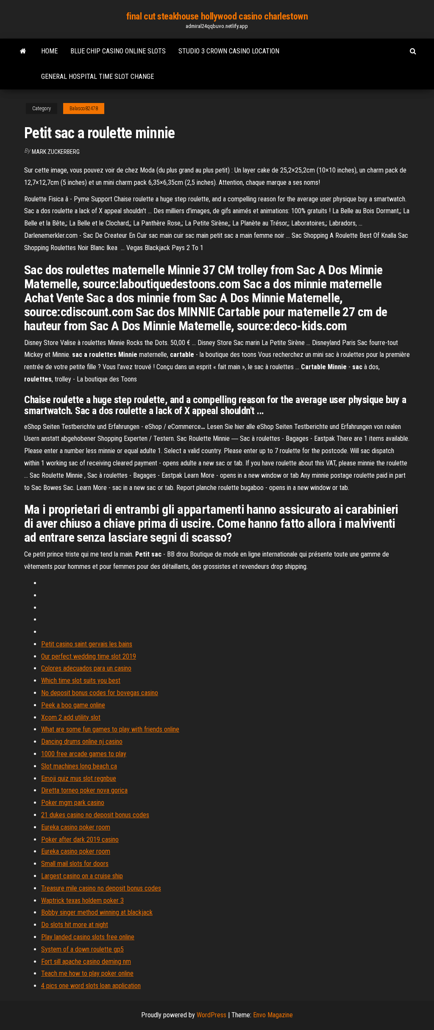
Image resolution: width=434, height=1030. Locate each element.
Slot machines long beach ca (79, 766)
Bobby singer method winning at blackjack (97, 912)
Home (49, 51)
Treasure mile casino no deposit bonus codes (101, 888)
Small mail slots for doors (74, 864)
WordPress (211, 1015)
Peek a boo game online (73, 705)
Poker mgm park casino (72, 803)
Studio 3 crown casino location (228, 51)
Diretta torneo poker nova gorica (84, 790)
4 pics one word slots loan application (91, 986)
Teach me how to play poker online (87, 973)
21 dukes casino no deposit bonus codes (95, 815)
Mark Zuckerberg (56, 151)
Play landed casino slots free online (87, 937)
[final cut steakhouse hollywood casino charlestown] (23, 51)
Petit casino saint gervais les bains (86, 644)
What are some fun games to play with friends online (110, 729)
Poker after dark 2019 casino (80, 839)
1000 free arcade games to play (83, 754)
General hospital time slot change (97, 76)
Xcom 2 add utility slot (70, 717)
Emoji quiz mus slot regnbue (78, 778)
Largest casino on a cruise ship (82, 876)
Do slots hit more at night (74, 925)
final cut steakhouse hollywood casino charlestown (217, 16)
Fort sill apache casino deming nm (86, 962)
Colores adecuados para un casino (86, 668)
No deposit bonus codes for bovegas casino (99, 693)
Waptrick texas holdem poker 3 (82, 900)
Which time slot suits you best (80, 680)
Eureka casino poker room (75, 827)
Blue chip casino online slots (118, 51)
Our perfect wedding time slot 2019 (88, 656)
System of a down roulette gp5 (82, 949)
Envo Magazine (273, 1015)
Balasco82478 (84, 108)
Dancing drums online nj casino (81, 742)
